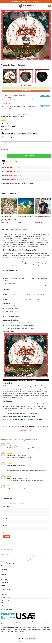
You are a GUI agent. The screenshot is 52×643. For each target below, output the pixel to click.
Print (2, 123)
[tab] (5, 229)
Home (2, 114)
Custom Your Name (6, 140)
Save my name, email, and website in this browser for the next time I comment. (24, 533)
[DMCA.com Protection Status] (20, 638)
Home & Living (9, 114)
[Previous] (1, 211)
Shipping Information (6, 597)
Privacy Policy (4, 580)
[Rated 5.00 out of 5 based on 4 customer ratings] (26, 120)
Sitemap (3, 585)
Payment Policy (5, 600)
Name (5, 518)
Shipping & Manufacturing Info (18, 229)
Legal (2, 605)
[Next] (51, 211)
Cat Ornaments (26, 114)
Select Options (45, 95)
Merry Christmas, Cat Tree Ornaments (15, 95)
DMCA (2, 602)
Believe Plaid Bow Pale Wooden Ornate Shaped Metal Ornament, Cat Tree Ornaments (26, 426)
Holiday (31, 183)
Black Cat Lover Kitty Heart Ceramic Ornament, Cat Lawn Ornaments (20, 106)
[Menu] (2, 6)
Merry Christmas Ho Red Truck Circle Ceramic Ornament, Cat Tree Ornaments (24, 419)
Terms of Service (5, 582)
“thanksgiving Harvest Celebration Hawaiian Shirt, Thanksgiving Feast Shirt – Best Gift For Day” (8, 218)
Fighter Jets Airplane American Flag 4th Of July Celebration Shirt (43, 217)
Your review (6, 506)
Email (5, 525)
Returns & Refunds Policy (7, 577)
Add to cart (29, 156)
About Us (3, 574)
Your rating (6, 501)
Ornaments (17, 114)
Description (5, 229)
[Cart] (49, 6)
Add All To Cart (26, 90)
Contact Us (4, 594)
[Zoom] (2, 58)
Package (3, 129)
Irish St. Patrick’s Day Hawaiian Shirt (25, 217)
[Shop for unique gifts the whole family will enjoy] (26, 6)
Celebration (24, 183)
